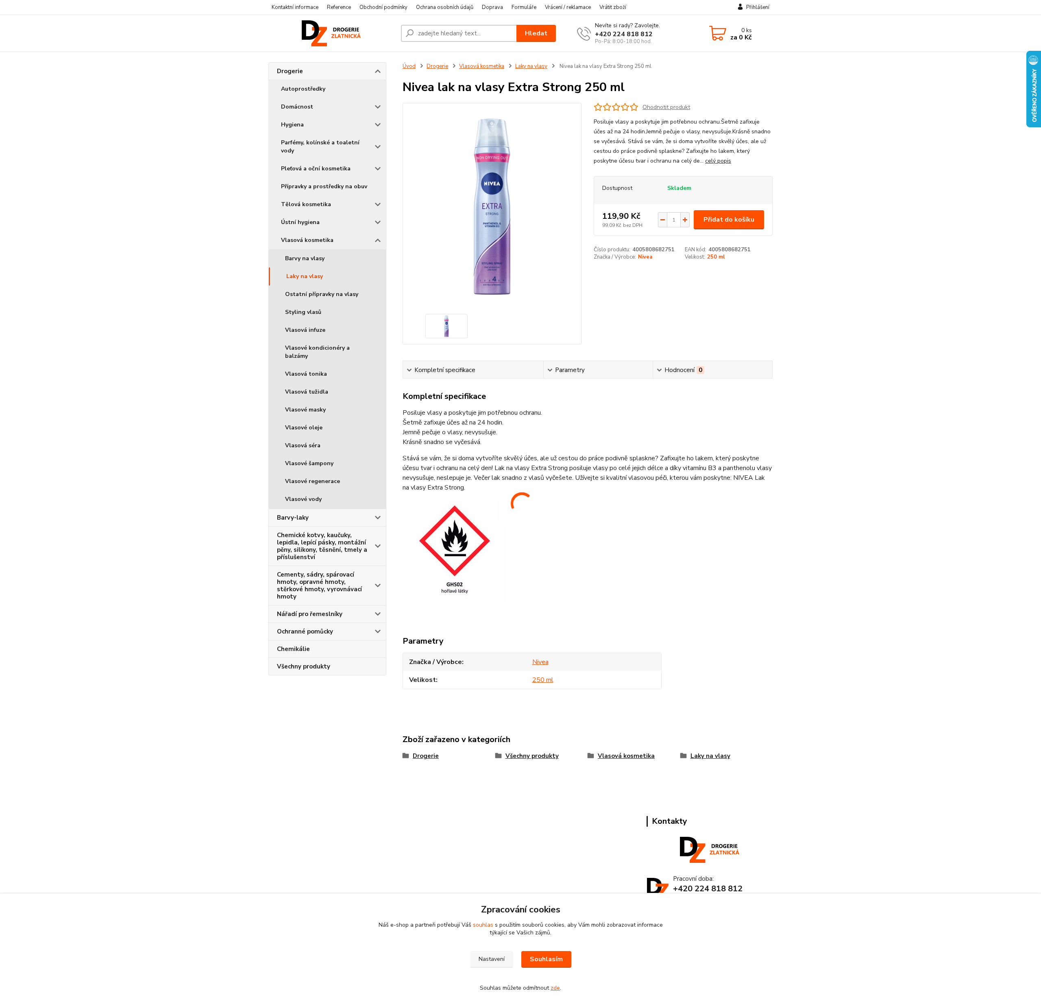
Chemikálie (293, 649)
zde (555, 988)
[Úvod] (331, 33)
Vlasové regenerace (312, 481)
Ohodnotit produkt (666, 107)
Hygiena (292, 124)
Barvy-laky (293, 518)
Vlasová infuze (305, 330)
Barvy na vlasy (304, 258)
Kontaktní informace (295, 7)
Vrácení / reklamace (568, 7)
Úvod (409, 66)
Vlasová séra (302, 445)
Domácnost (297, 107)
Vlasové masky (305, 410)
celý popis (718, 161)
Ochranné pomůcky (305, 631)
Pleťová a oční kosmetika (316, 168)
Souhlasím (546, 959)
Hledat (536, 33)
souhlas (483, 925)
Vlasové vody (303, 499)
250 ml (716, 257)
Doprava (492, 7)
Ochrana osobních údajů (444, 7)
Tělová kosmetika (306, 204)
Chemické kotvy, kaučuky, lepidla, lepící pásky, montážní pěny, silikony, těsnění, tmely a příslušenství (322, 546)
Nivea (645, 257)
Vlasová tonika (306, 374)
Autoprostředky (303, 89)
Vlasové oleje (303, 427)
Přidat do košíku (728, 219)
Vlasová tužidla (306, 392)
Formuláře (524, 7)
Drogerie (290, 71)
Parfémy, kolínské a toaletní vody (320, 147)
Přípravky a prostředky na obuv (324, 186)
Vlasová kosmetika (307, 240)
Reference (339, 7)
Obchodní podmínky (383, 7)
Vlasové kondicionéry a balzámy (317, 352)
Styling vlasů (303, 312)
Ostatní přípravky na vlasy (321, 294)
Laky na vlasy (304, 276)
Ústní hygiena (300, 222)
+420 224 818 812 (624, 34)
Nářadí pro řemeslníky (309, 614)
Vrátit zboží (612, 7)
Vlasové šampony (309, 463)
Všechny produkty (303, 666)
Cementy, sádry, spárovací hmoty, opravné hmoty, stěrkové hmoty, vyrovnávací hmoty (319, 585)
